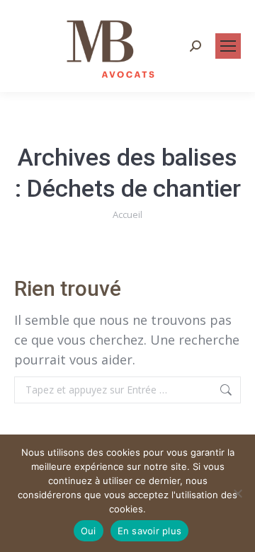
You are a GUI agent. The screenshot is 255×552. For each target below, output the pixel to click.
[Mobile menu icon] (228, 46)
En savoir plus (150, 530)
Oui (88, 530)
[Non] (237, 493)
